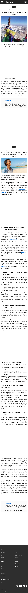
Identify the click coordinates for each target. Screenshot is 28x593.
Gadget (16, 557)
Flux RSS (13, 591)
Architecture (4, 564)
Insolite (16, 552)
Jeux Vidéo (3, 571)
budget (23, 252)
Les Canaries (5, 498)
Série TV (3, 576)
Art (1, 566)
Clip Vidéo (3, 552)
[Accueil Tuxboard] (8, 2)
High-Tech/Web (5, 579)
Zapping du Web (18, 555)
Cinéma (2, 555)
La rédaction (11, 150)
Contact (9, 591)
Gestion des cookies (20, 591)
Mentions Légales (4, 591)
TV (2, 582)
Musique (17, 567)
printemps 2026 (14, 239)
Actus (2, 550)
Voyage (14, 7)
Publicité (3, 573)
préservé (3, 192)
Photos (2, 557)
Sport (16, 561)
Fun (16, 550)
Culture (3, 561)
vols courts (22, 189)
